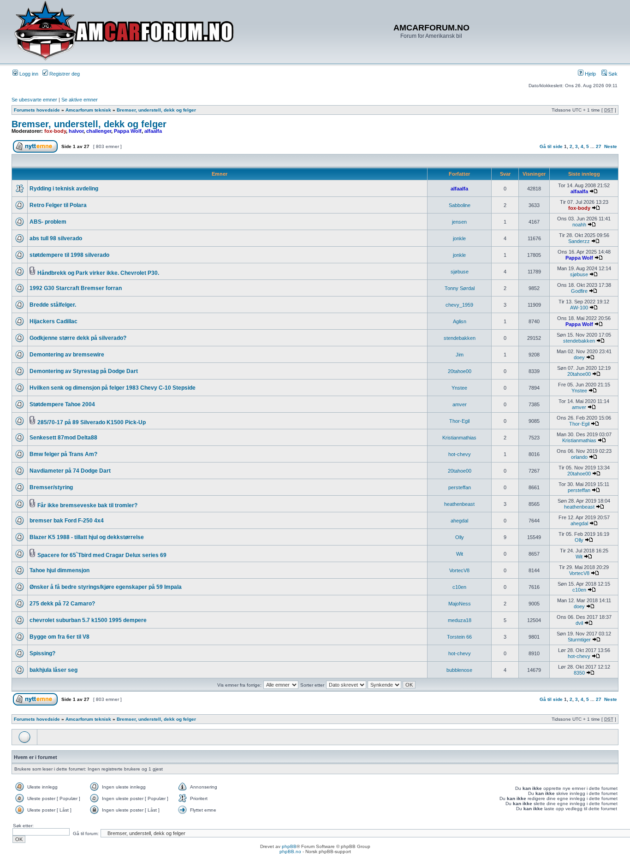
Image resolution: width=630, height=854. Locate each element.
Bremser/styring (51, 487)
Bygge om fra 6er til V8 (59, 637)
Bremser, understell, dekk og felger (156, 110)
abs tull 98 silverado (56, 238)
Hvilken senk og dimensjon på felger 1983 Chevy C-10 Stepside (113, 388)
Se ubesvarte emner (34, 99)
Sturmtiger (579, 639)
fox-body (55, 131)
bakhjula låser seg (53, 670)
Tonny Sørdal (460, 288)
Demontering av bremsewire (67, 354)
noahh (579, 224)
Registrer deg (64, 74)
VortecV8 (459, 570)
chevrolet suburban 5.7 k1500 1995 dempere (88, 620)
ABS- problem (48, 222)
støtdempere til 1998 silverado (69, 255)
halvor (76, 131)
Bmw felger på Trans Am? (63, 454)
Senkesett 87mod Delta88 (63, 437)
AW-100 (579, 307)
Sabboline (459, 205)
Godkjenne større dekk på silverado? (78, 338)
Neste (610, 146)
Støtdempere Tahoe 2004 (62, 404)
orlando (579, 457)
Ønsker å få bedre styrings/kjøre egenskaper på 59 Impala (106, 587)
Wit (459, 554)
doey (579, 357)
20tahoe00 (459, 371)
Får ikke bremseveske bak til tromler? (87, 505)
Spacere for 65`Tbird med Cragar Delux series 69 (101, 555)
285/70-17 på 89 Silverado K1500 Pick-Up (91, 422)
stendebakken (459, 338)
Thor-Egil (459, 421)
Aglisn (459, 321)
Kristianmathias (459, 437)
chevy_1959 (459, 305)
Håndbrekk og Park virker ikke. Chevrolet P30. (98, 273)
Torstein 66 (459, 637)
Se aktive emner (79, 99)
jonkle (459, 238)
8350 (579, 673)
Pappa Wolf (128, 131)
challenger (98, 131)
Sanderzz (579, 241)
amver (459, 404)
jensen (459, 222)
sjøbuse (460, 271)
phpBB (289, 846)
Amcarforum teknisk (88, 110)
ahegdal (459, 520)
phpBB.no (290, 851)
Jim (460, 354)
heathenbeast (459, 504)
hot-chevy (459, 454)
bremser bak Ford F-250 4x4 (67, 520)
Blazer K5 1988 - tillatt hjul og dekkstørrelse (87, 537)
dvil (579, 623)
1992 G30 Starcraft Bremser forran (76, 288)
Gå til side (551, 146)
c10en (459, 587)
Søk (612, 74)
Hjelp (589, 74)
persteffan (459, 487)
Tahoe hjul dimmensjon (59, 570)
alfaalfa (153, 131)
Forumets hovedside (37, 110)
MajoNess (459, 603)
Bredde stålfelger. (53, 305)
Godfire (579, 291)
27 (598, 146)
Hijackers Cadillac (53, 321)
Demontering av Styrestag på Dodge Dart (84, 371)
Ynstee (459, 388)
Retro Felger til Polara (58, 205)
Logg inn (28, 74)
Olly (459, 537)
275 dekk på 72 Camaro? (62, 603)
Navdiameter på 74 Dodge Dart (70, 471)
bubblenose (459, 670)
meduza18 (459, 620)
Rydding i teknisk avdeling (64, 188)
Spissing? (42, 653)
